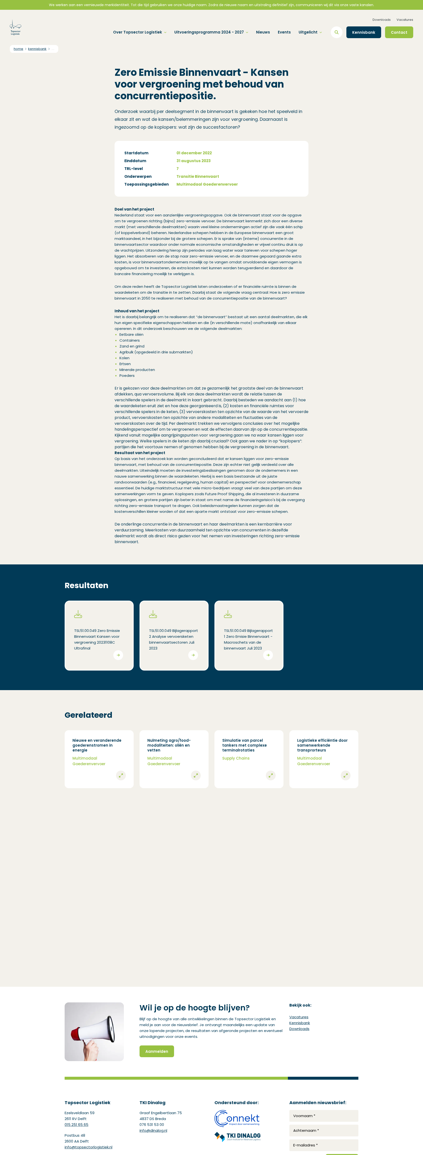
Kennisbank (299, 1022)
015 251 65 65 (76, 1124)
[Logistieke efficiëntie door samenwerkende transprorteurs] (323, 759)
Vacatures (405, 19)
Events (284, 32)
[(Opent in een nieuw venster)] (237, 1118)
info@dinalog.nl (153, 1130)
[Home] (15, 27)
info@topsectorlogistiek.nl (88, 1147)
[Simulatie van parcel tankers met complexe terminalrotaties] (248, 759)
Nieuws (263, 32)
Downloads (382, 19)
